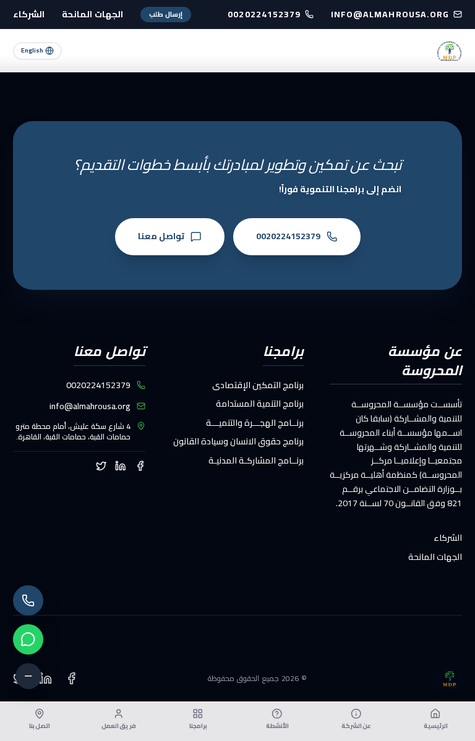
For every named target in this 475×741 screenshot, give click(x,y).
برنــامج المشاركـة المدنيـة (256, 460)
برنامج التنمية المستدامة (260, 403)
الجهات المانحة (92, 14)
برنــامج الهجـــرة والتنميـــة (255, 423)
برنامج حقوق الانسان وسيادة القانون (238, 441)
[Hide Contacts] (28, 676)
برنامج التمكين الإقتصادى (258, 385)
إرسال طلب (165, 14)
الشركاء (29, 14)
